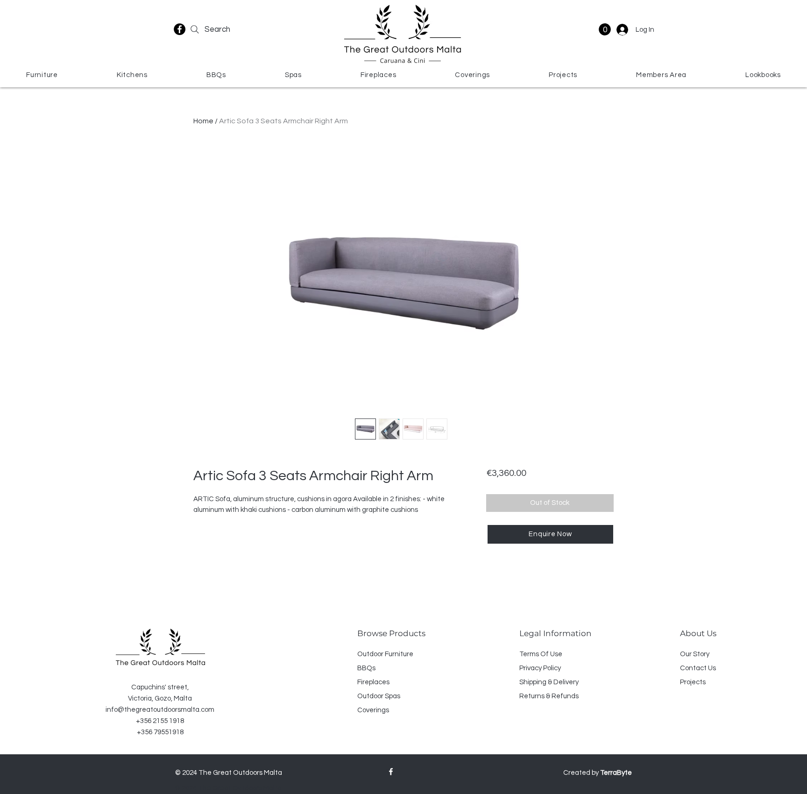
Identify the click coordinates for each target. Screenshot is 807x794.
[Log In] (621, 29)
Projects (693, 682)
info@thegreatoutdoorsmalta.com (160, 709)
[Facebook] (179, 29)
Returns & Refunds (549, 696)
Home (203, 121)
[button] (605, 29)
